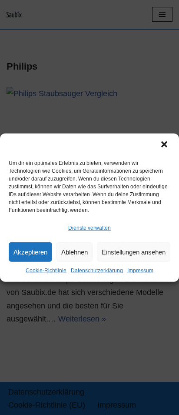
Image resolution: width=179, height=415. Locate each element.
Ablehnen (74, 252)
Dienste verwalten (89, 228)
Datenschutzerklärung (97, 271)
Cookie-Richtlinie (46, 271)
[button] (165, 145)
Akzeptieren (30, 252)
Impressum (140, 271)
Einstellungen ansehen (134, 252)
